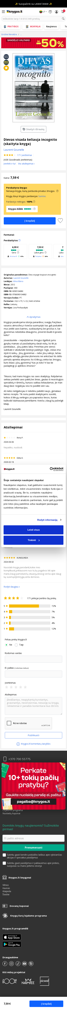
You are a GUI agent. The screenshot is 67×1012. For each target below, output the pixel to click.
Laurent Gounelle (21, 278)
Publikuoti (33, 735)
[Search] (63, 18)
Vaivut (63, 256)
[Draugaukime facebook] (5, 964)
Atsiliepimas (11, 694)
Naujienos (51, 26)
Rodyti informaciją (47, 520)
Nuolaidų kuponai (11, 813)
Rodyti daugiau (11, 586)
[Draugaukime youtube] (24, 964)
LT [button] (44, 11)
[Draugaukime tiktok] (18, 964)
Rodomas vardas (13, 653)
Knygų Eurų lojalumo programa (28, 915)
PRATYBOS (13, 26)
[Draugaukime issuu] (31, 964)
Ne (10, 644)
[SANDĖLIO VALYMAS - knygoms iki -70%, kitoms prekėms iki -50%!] (33, 42)
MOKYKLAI (35, 26)
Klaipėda (6, 891)
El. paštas (9, 668)
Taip (21, 644)
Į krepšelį (46, 1003)
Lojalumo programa (12, 810)
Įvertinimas (10, 682)
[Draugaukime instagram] (11, 964)
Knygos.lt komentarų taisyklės (35, 743)
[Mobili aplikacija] (11, 944)
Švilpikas (38, 256)
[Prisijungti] (56, 11)
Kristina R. (13, 256)
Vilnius (5, 884)
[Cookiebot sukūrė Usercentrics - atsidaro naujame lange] (49, 469)
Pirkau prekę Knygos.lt (16, 639)
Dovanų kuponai (19, 905)
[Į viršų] (60, 990)
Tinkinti (32, 540)
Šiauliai (5, 894)
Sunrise (42, 196)
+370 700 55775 (19, 759)
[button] (34, 201)
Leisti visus (33, 529)
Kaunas (6, 888)
